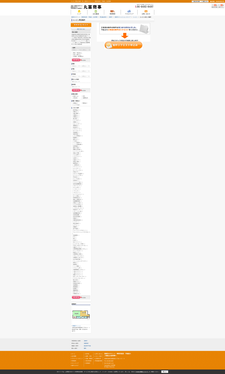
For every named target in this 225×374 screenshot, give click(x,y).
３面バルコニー (78, 273)
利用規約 (74, 360)
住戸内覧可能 (77, 259)
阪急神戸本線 (87, 345)
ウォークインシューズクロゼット (81, 232)
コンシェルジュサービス (80, 261)
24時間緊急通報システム (80, 249)
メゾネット (76, 189)
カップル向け (77, 178)
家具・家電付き (78, 199)
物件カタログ (75, 365)
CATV (75, 240)
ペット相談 (76, 266)
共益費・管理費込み (78, 56)
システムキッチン (78, 208)
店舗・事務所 (89, 358)
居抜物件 (76, 132)
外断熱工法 (76, 293)
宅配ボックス (77, 247)
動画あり (85, 103)
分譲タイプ (76, 159)
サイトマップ (75, 363)
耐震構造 (76, 286)
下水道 (75, 141)
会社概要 (74, 356)
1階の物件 (76, 113)
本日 (84, 96)
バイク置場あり (78, 135)
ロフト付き (76, 187)
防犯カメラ (76, 252)
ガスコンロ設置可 (78, 173)
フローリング (77, 185)
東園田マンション (77, 325)
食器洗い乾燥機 (78, 206)
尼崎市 (85, 340)
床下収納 (76, 228)
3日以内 (75, 98)
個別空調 (76, 134)
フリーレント (77, 166)
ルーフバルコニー (78, 194)
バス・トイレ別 (78, 211)
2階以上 (76, 111)
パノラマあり (76, 104)
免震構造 (76, 285)
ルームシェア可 (78, 175)
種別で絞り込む (81, 29)
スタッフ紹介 (98, 356)
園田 (85, 348)
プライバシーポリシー (77, 358)
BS (74, 238)
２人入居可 (76, 154)
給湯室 (75, 288)
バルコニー (76, 192)
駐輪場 (75, 137)
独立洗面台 (76, 223)
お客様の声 (98, 358)
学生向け (76, 177)
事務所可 (76, 125)
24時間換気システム (79, 269)
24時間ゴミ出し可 (78, 257)
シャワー (76, 221)
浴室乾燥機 (76, 215)
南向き (75, 262)
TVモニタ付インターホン (80, 245)
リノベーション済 (78, 151)
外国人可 (76, 172)
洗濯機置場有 (77, 201)
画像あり (75, 103)
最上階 (75, 118)
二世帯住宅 (76, 165)
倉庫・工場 (88, 356)
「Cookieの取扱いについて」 (142, 371)
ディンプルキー (78, 250)
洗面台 (75, 218)
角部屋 (75, 264)
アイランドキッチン (79, 278)
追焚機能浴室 (77, 213)
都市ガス (76, 139)
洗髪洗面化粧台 (78, 220)
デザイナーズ (77, 129)
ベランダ (76, 190)
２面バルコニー (78, 271)
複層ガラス (76, 281)
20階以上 (76, 117)
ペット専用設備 (78, 144)
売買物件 (88, 363)
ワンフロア (76, 120)
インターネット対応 (79, 243)
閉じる (164, 371)
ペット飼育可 (77, 142)
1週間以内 (85, 98)
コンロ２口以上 (78, 204)
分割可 (75, 158)
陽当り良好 (76, 147)
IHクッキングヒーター (79, 276)
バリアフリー (77, 156)
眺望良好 (76, 163)
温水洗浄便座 (77, 216)
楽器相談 (76, 146)
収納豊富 (76, 235)
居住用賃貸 (88, 360)
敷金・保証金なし (77, 53)
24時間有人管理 (78, 254)
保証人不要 (76, 153)
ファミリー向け (78, 182)
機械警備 (76, 290)
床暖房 (75, 227)
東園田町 (86, 343)
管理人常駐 (76, 161)
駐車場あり (76, 110)
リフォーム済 (77, 268)
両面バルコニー (78, 274)
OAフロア (76, 292)
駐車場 (87, 353)
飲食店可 (76, 127)
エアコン (76, 225)
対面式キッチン (78, 209)
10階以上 (76, 115)
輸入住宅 (76, 280)
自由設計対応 (77, 283)
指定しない (76, 96)
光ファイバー (77, 242)
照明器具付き (77, 197)
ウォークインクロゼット (80, 230)
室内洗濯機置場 (78, 184)
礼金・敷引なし (77, 54)
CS (74, 237)
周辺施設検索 (98, 360)
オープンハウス (78, 170)
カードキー (76, 168)
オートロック (77, 130)
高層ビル (76, 122)
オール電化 (76, 196)
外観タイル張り (78, 202)
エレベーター (77, 123)
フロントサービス (78, 255)
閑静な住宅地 (77, 149)
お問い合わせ (98, 353)
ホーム (73, 353)
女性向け (76, 180)
